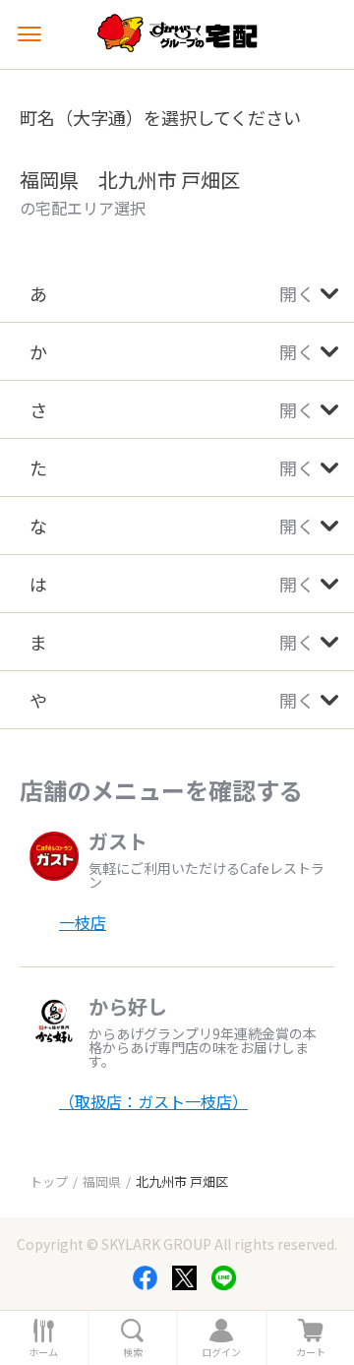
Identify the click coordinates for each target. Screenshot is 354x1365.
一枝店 (82, 922)
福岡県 (102, 1181)
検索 (133, 1352)
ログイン (221, 1352)
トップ (49, 1181)
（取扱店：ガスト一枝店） (153, 1101)
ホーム (43, 1352)
